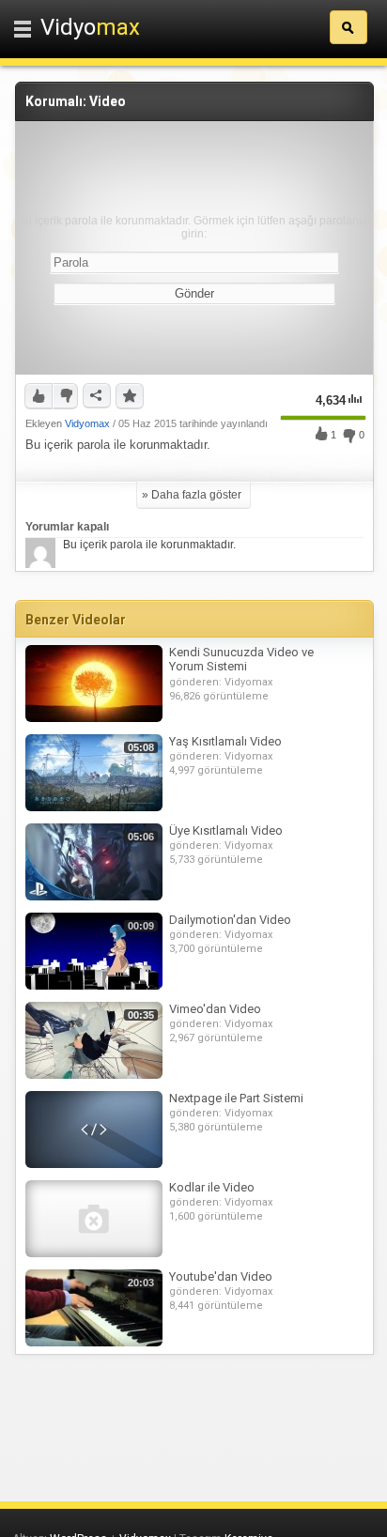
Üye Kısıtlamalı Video (226, 830)
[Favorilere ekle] (130, 396)
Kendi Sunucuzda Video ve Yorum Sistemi (241, 659)
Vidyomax (87, 423)
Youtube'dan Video (220, 1276)
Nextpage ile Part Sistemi (236, 1098)
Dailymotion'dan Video (230, 920)
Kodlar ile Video (212, 1187)
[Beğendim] (38, 396)
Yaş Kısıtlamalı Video (225, 741)
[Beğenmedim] (65, 396)
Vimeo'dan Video (215, 1009)
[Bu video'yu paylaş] (97, 395)
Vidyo (90, 27)
